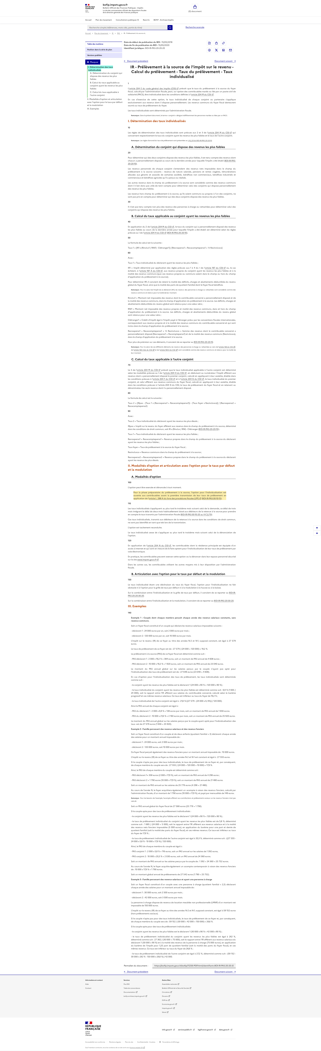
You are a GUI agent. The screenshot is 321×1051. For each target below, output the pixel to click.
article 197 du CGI (214, 267)
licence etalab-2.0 (136, 1047)
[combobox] (127, 27)
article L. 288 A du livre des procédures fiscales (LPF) (174, 498)
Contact (88, 988)
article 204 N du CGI (158, 545)
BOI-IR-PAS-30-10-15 (211, 498)
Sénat (164, 1012)
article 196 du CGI (226, 347)
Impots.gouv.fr (167, 1008)
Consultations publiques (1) (127, 20)
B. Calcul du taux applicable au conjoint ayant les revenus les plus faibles (106, 85)
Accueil (88, 20)
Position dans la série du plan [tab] (99, 49)
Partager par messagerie (230, 50)
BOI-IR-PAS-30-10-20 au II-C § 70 (196, 514)
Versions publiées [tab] (94, 55)
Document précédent (137, 61)
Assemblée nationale (169, 984)
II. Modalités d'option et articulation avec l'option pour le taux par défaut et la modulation (105, 102)
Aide (87, 984)
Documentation (129, 992)
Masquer (94, 62)
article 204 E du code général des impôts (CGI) (152, 88)
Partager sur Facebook (209, 50)
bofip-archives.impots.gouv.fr (134, 996)
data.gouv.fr (224, 1029)
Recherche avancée (195, 27)
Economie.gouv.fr (168, 1004)
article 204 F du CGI (163, 378)
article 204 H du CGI (154, 232)
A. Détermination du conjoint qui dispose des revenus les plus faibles (106, 76)
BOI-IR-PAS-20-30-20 (223, 600)
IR (113, 33)
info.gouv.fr (167, 1029)
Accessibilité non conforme (95, 1042)
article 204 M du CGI (201, 94)
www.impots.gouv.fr (146, 559)
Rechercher (170, 27)
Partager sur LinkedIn (223, 50)
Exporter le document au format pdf (209, 43)
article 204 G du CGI (191, 378)
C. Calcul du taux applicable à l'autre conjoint (104, 94)
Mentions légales (115, 1042)
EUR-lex (165, 1000)
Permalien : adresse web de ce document (223, 43)
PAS (118, 33)
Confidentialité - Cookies (146, 1042)
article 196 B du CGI (167, 350)
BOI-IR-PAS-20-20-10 (177, 232)
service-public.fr (185, 1029)
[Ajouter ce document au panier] (216, 43)
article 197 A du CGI (150, 270)
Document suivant (224, 61)
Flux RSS (127, 984)
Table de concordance (132, 988)
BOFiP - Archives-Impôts (164, 20)
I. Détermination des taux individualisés (100, 69)
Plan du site (129, 1042)
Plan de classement (104, 20)
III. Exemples (93, 108)
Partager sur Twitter (216, 50)
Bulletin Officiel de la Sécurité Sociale (175, 988)
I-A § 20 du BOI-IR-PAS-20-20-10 (200, 140)
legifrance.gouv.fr (206, 1029)
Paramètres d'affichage (170, 1042)
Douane (165, 996)
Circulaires (166, 992)
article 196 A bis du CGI (143, 350)
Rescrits (146, 20)
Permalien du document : (136, 965)
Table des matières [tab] (95, 44)
